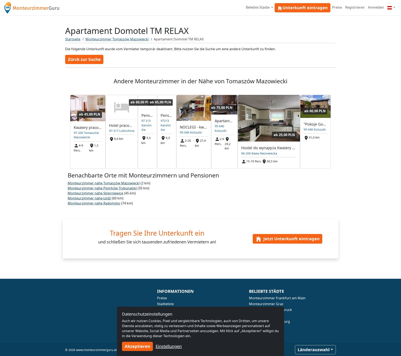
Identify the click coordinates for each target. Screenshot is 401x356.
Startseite (72, 39)
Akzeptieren (137, 346)
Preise (337, 7)
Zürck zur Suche (84, 59)
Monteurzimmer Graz (266, 304)
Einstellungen (169, 346)
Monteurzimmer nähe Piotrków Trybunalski (102, 188)
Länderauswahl (314, 349)
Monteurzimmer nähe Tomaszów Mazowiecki (104, 183)
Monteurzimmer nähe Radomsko (94, 203)
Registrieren (355, 7)
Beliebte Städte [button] (258, 7)
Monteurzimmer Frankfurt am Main (277, 298)
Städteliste (165, 304)
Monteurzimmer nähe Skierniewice (95, 193)
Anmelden (376, 7)
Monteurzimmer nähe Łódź (89, 198)
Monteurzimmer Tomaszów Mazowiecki (117, 39)
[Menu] (391, 7)
